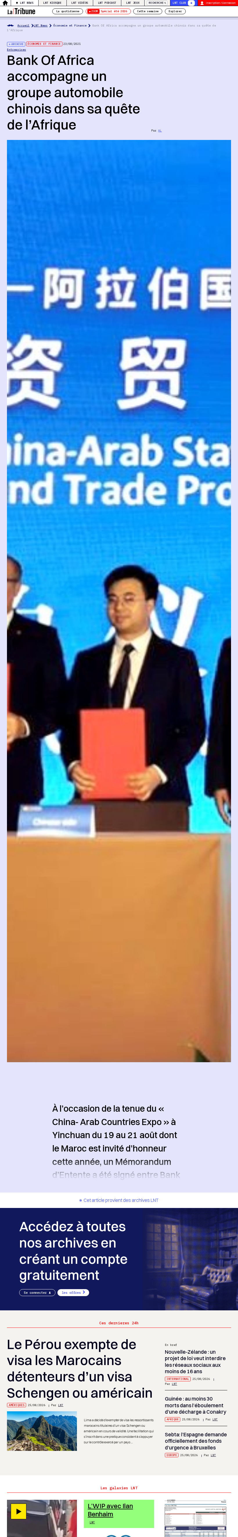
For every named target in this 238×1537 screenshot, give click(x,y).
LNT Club (179, 3)
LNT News (26, 3)
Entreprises (16, 49)
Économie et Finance (69, 25)
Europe (172, 1455)
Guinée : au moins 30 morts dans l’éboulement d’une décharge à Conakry (195, 1405)
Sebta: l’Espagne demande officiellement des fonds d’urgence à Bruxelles (196, 1441)
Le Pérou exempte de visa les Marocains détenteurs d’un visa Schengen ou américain (80, 1368)
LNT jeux (132, 3)
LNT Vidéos (79, 3)
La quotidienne (67, 11)
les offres (71, 1293)
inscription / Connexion (221, 2)
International (178, 1379)
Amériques (16, 1405)
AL (160, 130)
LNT (60, 1405)
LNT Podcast (107, 3)
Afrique (173, 1419)
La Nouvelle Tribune (21, 10)
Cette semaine (147, 11)
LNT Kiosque (52, 3)
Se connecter (35, 1293)
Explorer (175, 11)
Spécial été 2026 (109, 11)
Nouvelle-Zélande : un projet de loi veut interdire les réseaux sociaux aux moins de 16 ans (195, 1362)
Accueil (23, 25)
